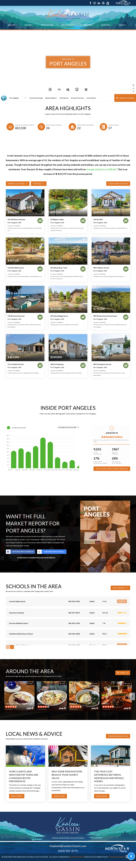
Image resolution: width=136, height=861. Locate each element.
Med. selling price (24, 125)
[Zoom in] (133, 85)
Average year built (115, 453)
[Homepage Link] (68, 14)
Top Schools (64, 98)
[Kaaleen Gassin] (4, 98)
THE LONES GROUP (116, 857)
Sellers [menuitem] (12, 25)
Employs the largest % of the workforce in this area (111, 441)
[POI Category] (50, 89)
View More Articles (118, 736)
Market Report (51, 98)
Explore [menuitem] (105, 25)
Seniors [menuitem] (88, 25)
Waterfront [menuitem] (68, 25)
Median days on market (85, 125)
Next (132, 696)
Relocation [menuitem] (47, 25)
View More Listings (118, 184)
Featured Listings (36, 98)
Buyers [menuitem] (28, 25)
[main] (68, 421)
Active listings (113, 125)
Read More (16, 796)
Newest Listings (16, 184)
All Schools (119, 588)
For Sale (37, 184)
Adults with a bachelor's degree (100, 462)
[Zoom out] (133, 88)
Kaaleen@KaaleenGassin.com (68, 846)
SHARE (31, 683)
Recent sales (54, 125)
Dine (122, 673)
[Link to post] (25, 756)
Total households (98, 453)
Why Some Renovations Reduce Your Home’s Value (67, 774)
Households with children (116, 462)
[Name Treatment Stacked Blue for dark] (68, 825)
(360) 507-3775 (68, 850)
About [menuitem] (122, 25)
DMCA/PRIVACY (77, 857)
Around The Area (77, 98)
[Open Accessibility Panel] (131, 856)
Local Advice (91, 98)
